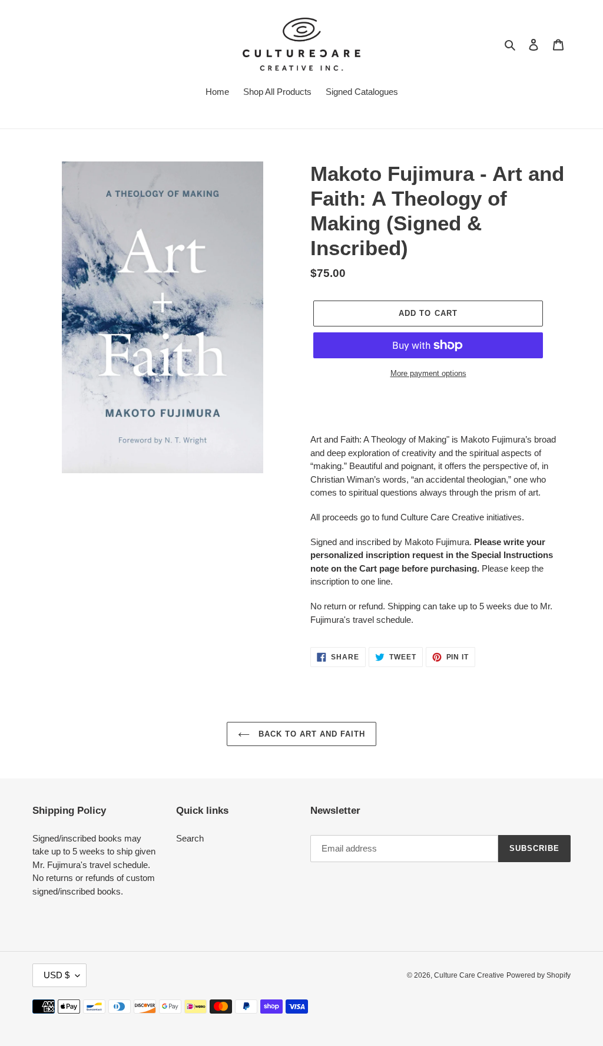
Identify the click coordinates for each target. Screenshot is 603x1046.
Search (190, 838)
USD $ (56, 975)
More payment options (428, 373)
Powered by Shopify (538, 975)
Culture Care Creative (469, 975)
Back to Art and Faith (311, 734)
